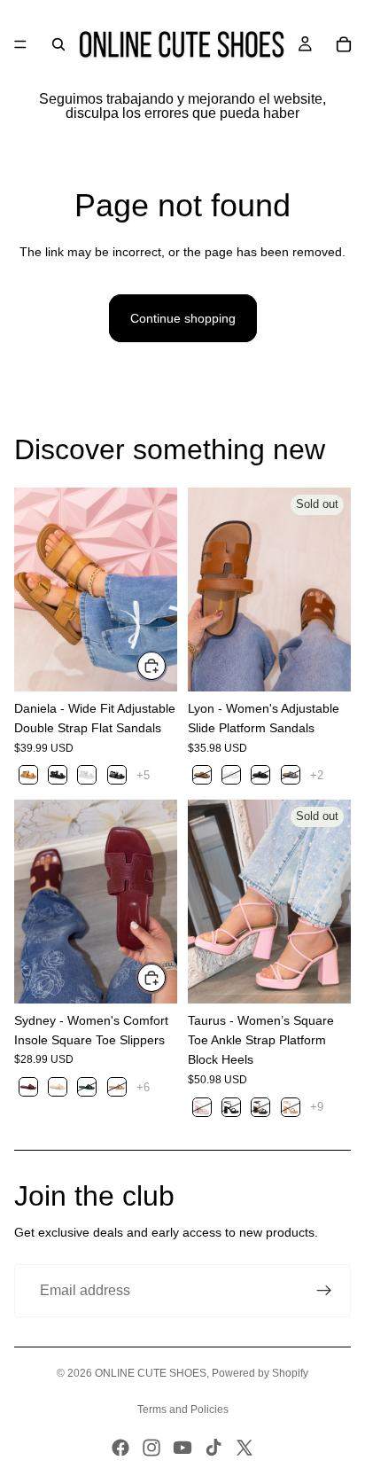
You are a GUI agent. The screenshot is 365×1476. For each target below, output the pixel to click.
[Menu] (20, 44)
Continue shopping (183, 318)
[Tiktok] (213, 1447)
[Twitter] (244, 1447)
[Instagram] (151, 1447)
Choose (166, 666)
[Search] (58, 44)
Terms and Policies (183, 1409)
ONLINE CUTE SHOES (150, 1373)
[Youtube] (182, 1447)
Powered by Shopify (260, 1373)
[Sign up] (324, 1290)
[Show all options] (143, 775)
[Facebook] (120, 1447)
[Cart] (343, 44)
